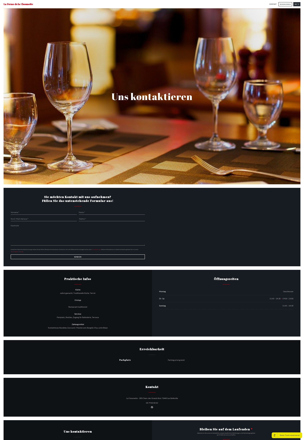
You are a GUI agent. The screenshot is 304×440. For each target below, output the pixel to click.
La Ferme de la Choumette (18, 4)
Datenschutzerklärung (17, 251)
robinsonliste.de (96, 249)
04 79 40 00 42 (152, 403)
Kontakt (273, 4)
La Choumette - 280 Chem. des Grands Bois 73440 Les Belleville (162, 398)
